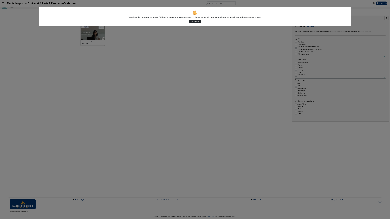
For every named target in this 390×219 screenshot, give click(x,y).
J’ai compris (195, 21)
